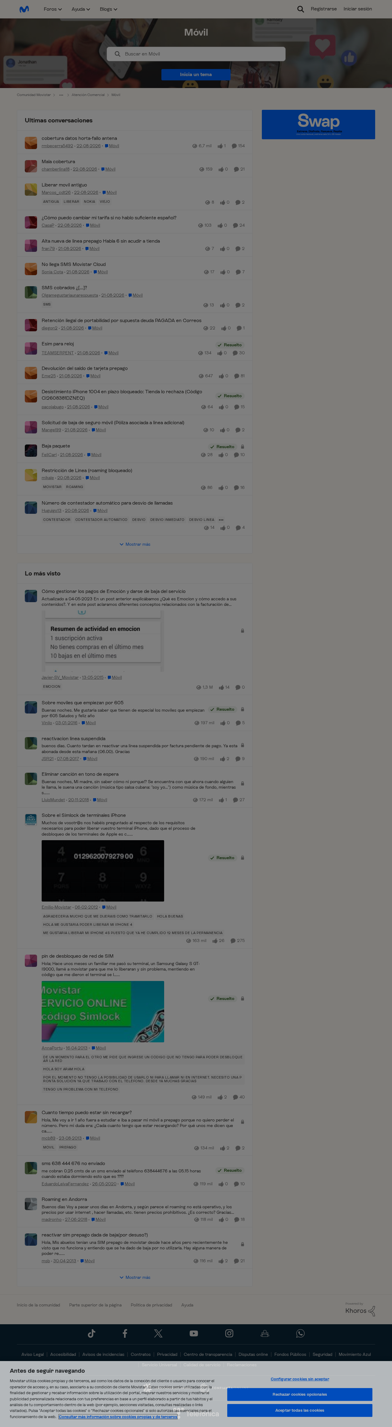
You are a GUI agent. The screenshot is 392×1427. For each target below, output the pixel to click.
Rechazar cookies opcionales (300, 1394)
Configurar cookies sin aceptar (300, 1379)
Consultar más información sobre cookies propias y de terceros (118, 1416)
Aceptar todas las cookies (299, 1410)
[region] (196, 1394)
